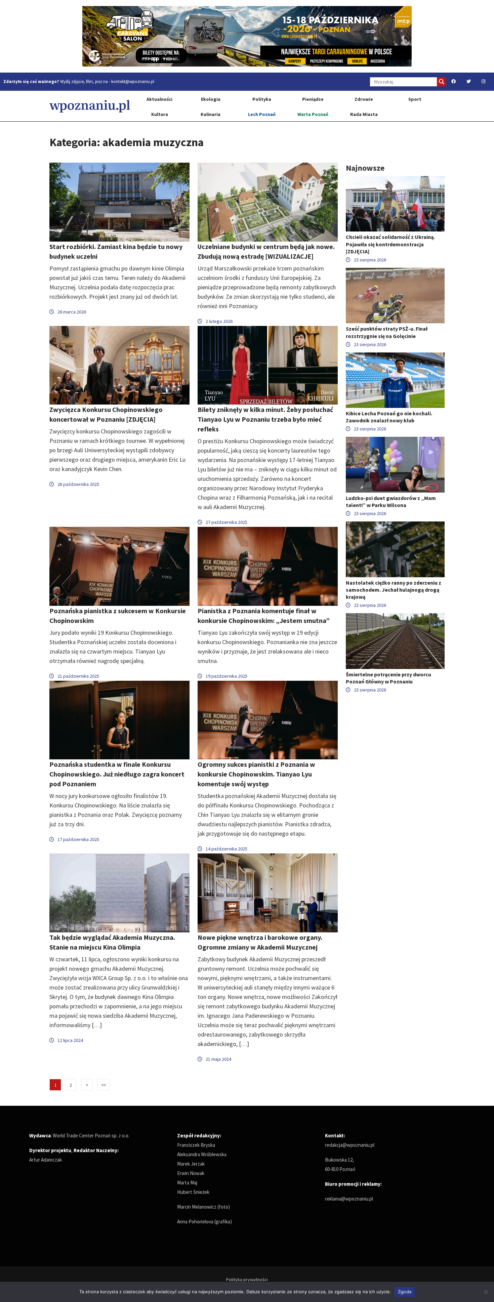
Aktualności (159, 99)
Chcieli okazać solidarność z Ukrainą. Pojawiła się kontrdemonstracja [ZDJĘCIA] (390, 244)
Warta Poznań (312, 114)
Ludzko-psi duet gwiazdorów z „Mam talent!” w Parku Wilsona (391, 501)
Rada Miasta (364, 114)
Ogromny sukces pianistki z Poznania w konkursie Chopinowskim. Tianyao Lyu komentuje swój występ (256, 774)
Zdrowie (364, 99)
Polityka (261, 99)
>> (103, 1085)
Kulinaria (210, 114)
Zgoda (404, 1291)
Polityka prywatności (247, 1279)
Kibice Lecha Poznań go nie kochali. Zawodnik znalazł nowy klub (389, 417)
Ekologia (210, 99)
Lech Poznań (262, 114)
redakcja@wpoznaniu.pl (349, 1145)
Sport (414, 99)
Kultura (159, 114)
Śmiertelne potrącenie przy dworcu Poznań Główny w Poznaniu (388, 678)
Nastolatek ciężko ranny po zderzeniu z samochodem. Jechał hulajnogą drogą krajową (393, 589)
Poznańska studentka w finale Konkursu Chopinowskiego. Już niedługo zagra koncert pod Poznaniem (116, 774)
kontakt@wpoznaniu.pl (132, 81)
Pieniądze (313, 99)
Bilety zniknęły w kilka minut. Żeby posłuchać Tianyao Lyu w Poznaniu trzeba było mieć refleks (265, 419)
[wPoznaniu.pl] (89, 106)
